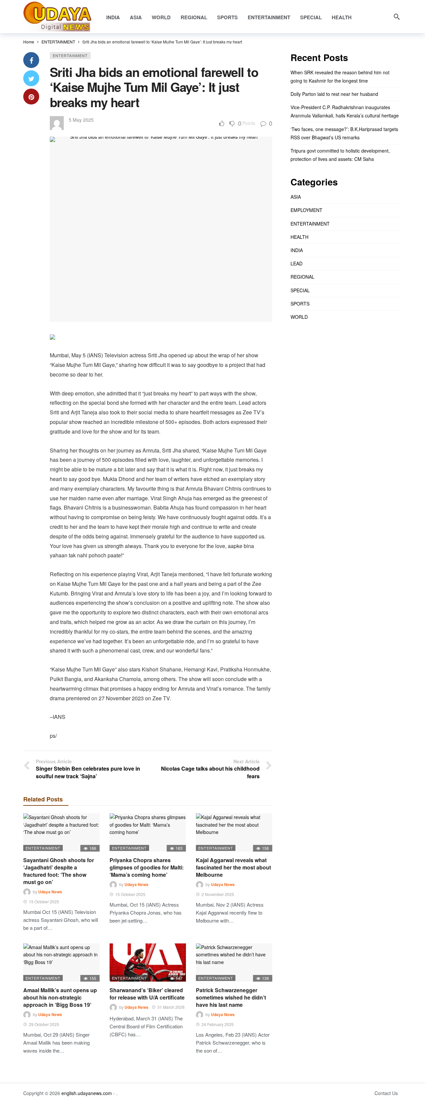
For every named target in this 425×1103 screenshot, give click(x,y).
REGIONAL (302, 276)
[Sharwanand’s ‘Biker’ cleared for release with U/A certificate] (148, 962)
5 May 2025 (81, 119)
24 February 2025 (218, 1024)
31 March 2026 (171, 1007)
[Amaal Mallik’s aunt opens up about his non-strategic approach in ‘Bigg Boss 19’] (61, 962)
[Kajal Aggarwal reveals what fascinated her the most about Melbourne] (234, 832)
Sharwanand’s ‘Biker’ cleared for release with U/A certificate (147, 993)
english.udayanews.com (86, 1093)
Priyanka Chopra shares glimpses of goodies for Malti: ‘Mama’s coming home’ (147, 867)
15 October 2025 (44, 901)
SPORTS (300, 303)
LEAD (296, 263)
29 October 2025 (44, 1024)
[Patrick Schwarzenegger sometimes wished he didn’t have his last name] (234, 962)
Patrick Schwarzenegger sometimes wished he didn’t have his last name (231, 997)
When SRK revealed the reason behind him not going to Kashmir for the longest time (340, 76)
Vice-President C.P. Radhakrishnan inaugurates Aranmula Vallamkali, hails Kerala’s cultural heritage (345, 111)
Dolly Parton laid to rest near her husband (334, 94)
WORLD (299, 316)
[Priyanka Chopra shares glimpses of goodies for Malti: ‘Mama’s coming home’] (148, 832)
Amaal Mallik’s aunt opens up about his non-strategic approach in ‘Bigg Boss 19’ (60, 997)
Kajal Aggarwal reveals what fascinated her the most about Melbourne (233, 867)
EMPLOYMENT (306, 210)
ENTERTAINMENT (70, 55)
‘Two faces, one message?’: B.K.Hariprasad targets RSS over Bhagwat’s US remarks (344, 133)
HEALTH (299, 237)
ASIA (296, 196)
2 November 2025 (218, 894)
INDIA (297, 250)
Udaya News (50, 892)
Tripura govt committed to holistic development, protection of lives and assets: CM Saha (340, 154)
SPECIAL (300, 290)
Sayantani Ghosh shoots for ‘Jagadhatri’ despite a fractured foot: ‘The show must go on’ (58, 871)
